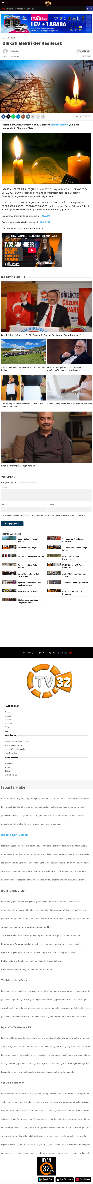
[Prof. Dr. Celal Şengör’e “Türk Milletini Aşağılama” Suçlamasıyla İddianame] (69, 351)
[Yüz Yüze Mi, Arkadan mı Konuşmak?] (54, 539)
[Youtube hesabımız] (70, 652)
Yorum (5, 487)
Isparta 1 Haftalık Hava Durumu (17, 742)
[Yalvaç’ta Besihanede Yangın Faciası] (54, 548)
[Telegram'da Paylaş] (18, 116)
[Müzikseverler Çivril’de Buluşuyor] (54, 592)
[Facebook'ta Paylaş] (3, 116)
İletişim (7, 771)
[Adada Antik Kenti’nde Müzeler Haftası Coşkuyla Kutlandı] (23, 351)
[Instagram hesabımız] (66, 652)
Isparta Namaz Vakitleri (14, 745)
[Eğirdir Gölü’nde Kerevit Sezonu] (9, 539)
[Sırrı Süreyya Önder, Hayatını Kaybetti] (46, 437)
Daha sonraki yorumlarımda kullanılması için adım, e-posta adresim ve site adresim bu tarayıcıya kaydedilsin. (44, 515)
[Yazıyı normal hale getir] (43, 116)
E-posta (51, 505)
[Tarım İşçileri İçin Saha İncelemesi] (9, 565)
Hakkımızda (9, 764)
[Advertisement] (46, 624)
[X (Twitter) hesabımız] (62, 652)
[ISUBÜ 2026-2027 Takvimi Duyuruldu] (54, 565)
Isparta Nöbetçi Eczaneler (15, 749)
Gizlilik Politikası (11, 775)
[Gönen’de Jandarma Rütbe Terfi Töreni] (9, 574)
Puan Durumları (11, 753)
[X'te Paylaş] (8, 116)
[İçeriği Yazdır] (28, 116)
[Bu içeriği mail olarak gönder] (23, 116)
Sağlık (7, 727)
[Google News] (87, 116)
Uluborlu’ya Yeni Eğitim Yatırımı (72, 9)
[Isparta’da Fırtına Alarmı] (9, 592)
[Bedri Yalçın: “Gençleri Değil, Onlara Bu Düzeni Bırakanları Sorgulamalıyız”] (46, 306)
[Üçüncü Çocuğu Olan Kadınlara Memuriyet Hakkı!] (69, 388)
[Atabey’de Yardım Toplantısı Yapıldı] (54, 574)
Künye (7, 767)
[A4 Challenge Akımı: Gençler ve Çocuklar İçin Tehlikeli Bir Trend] (23, 388)
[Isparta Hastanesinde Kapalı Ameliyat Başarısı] (9, 583)
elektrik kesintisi (59, 124)
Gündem (86, 56)
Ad (3, 505)
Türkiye (8, 720)
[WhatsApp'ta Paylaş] (13, 116)
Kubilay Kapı (14, 51)
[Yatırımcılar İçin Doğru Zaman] (54, 583)
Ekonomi (8, 723)
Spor (7, 731)
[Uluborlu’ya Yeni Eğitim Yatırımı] (9, 557)
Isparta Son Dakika (14, 835)
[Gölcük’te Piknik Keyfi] (9, 548)
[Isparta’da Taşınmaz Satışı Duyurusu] (54, 557)
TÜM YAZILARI (83, 51)
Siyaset (8, 716)
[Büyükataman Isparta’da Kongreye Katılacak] (9, 600)
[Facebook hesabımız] (58, 652)
